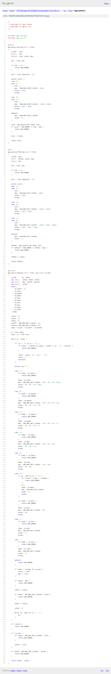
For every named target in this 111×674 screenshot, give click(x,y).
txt (102, 671)
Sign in (106, 3)
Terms (25, 671)
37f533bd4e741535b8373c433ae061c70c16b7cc (38, 10)
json (107, 671)
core (70, 10)
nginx (4, 10)
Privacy (18, 671)
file (47, 16)
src (65, 10)
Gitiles (13, 671)
